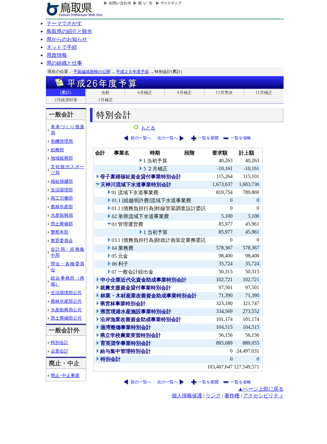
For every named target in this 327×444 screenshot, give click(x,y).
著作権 (232, 395)
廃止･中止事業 (65, 375)
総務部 (57, 149)
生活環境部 (62, 189)
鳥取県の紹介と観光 (69, 31)
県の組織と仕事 (64, 63)
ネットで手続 (62, 47)
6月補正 (145, 92)
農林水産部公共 (66, 301)
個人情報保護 (187, 395)
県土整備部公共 (66, 318)
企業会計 (59, 351)
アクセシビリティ (263, 395)
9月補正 (184, 92)
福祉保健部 (62, 181)
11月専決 (224, 92)
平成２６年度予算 (132, 71)
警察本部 (59, 232)
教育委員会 (62, 240)
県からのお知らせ (67, 39)
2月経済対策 (65, 99)
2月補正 (105, 99)
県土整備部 (62, 223)
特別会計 (59, 342)
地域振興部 (62, 158)
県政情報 (57, 55)
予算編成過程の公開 (91, 71)
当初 (105, 92)
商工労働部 (62, 198)
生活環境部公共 (66, 292)
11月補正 (263, 92)
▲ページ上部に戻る (261, 389)
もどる (148, 127)
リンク (213, 395)
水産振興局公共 (66, 309)
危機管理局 (62, 141)
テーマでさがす (64, 23)
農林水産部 (62, 206)
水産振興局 (62, 215)
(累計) (65, 92)
